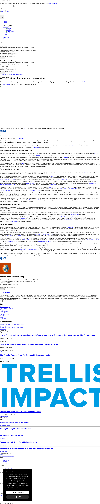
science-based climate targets (65, 217)
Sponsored (3, 318)
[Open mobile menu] (2, 17)
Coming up (3, 329)
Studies (38, 155)
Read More (85, 82)
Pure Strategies (20, 138)
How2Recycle (52, 187)
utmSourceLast (4, 56)
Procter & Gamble (68, 219)
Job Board (6, 37)
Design (2, 310)
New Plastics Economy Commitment (30, 249)
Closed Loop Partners (34, 190)
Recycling (2, 315)
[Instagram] (3, 495)
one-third (65, 157)
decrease (53, 184)
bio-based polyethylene (44, 241)
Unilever (14, 221)
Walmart (23, 218)
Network (5, 36)
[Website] (50, 134)
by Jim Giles (3, 451)
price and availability (34, 200)
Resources (6, 460)
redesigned (53, 176)
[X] (3, 131)
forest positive (74, 214)
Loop (22, 163)
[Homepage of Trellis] (2, 454)
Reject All (18, 497)
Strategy (20, 74)
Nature (12, 74)
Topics (5, 21)
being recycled (30, 183)
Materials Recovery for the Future (68, 188)
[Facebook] (5, 131)
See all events (4, 416)
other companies (12, 241)
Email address (4, 51)
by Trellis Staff (4, 438)
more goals (86, 172)
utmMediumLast (4, 55)
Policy (16, 74)
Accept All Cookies (18, 492)
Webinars (5, 34)
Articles (5, 461)
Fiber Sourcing (4, 311)
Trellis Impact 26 (7, 468)
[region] (17, 485)
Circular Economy (5, 74)
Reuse (1, 317)
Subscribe (3, 58)
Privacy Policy (18, 487)
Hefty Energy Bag (5, 190)
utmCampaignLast (5, 53)
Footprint (18, 235)
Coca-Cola (26, 239)
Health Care (3, 313)
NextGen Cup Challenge (63, 179)
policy (96, 153)
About (4, 38)
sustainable (36, 147)
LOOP (26, 128)
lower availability (73, 145)
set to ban (9, 235)
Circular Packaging (5, 307)
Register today (53, 3)
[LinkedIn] (1, 131)
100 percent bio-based (93, 239)
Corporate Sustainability (6, 308)
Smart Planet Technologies (7, 179)
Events (5, 22)
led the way (70, 227)
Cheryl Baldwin (6, 84)
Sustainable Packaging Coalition (44, 234)
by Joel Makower (5, 432)
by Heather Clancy (5, 425)
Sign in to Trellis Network (7, 456)
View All (5, 27)
